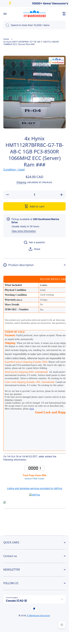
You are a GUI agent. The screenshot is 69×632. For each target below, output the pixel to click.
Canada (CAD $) (16, 600)
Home (6, 39)
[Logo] (34, 13)
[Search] (6, 25)
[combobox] (34, 25)
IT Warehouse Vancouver (38, 615)
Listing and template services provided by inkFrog (34, 488)
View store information (24, 231)
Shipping (21, 182)
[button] (64, 13)
